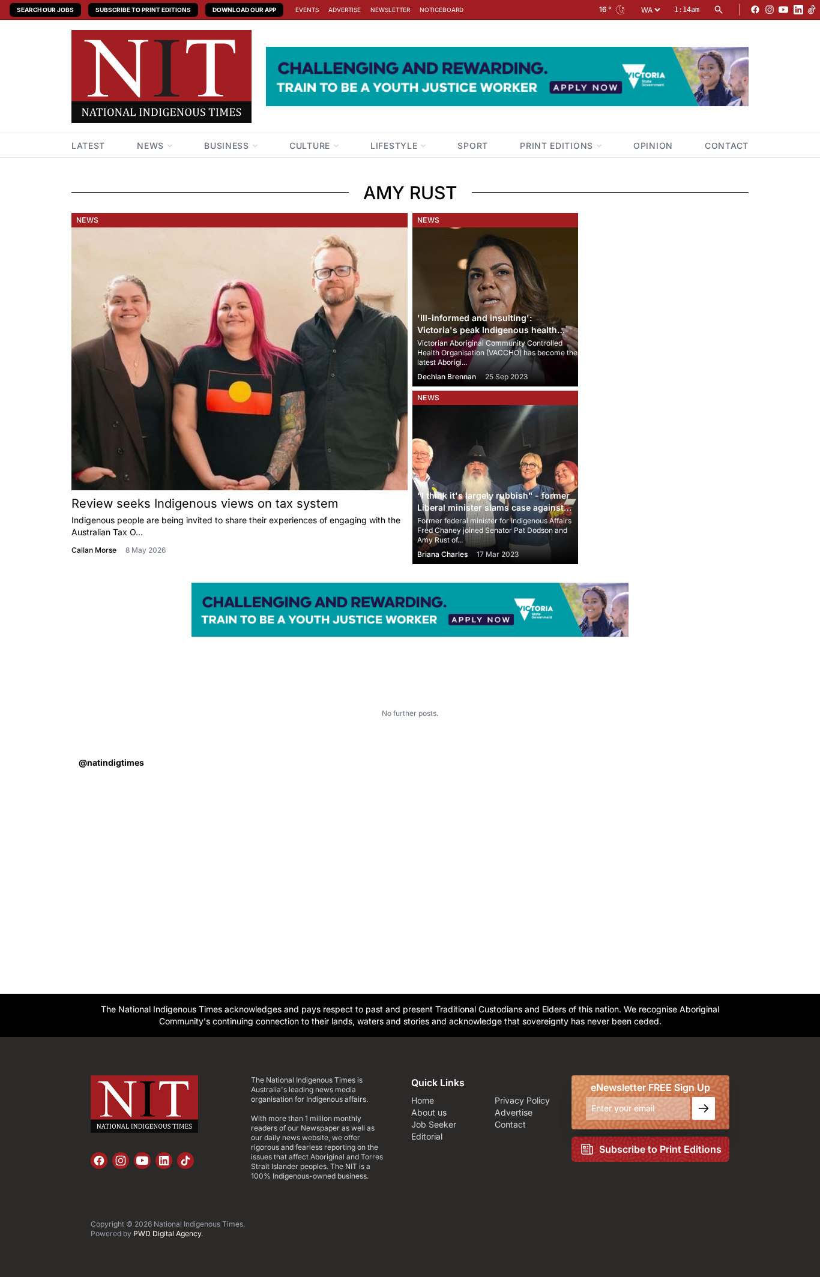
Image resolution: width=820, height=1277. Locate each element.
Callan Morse (93, 549)
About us (429, 1112)
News (87, 219)
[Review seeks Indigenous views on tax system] (239, 358)
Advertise (344, 9)
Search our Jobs (45, 9)
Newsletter (390, 9)
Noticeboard (441, 9)
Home (422, 1100)
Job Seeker (433, 1124)
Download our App (244, 9)
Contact (510, 1124)
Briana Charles (442, 554)
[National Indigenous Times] (161, 76)
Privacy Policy (522, 1100)
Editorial (426, 1136)
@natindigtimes (111, 762)
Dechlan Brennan (446, 376)
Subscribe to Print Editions (143, 9)
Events (307, 9)
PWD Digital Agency (167, 1233)
